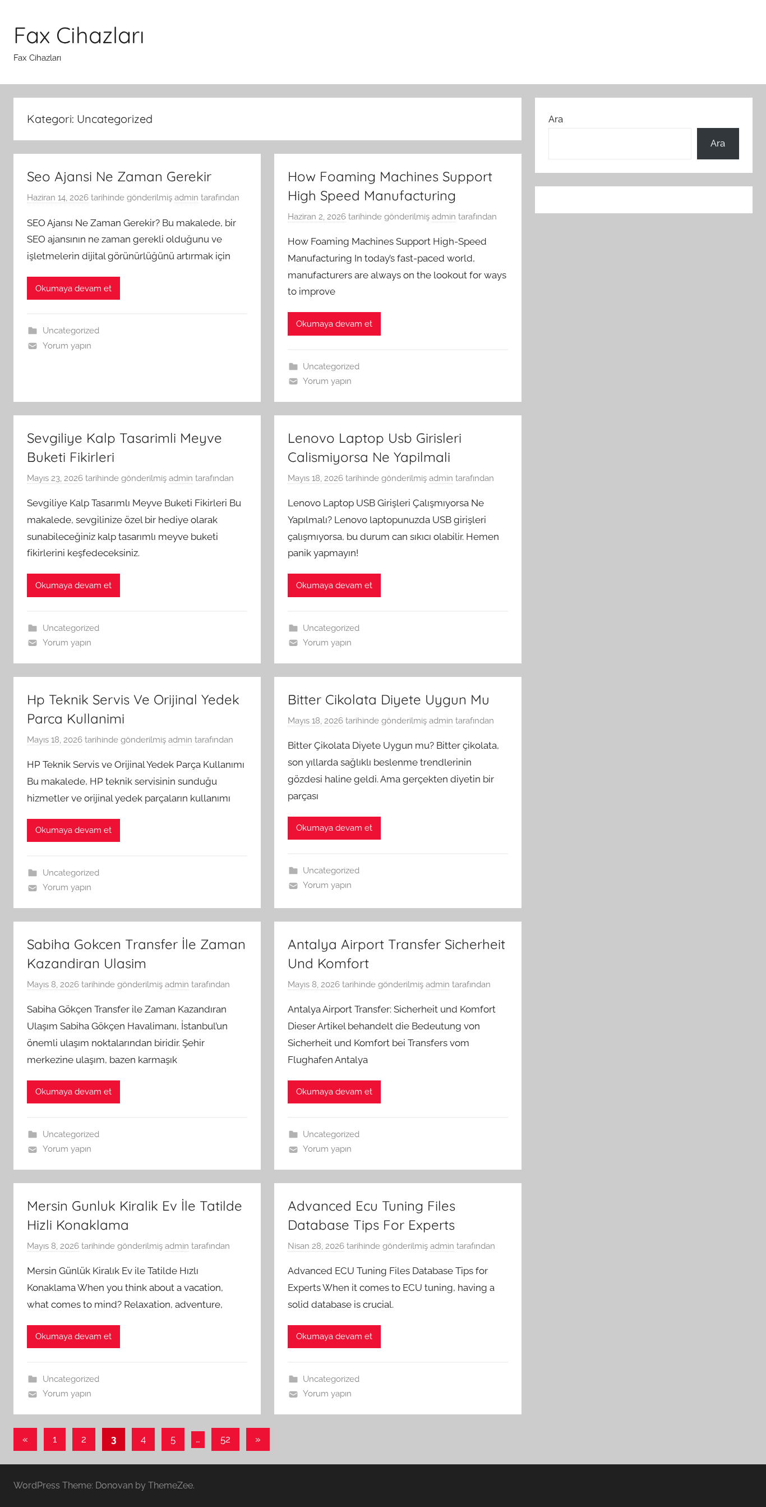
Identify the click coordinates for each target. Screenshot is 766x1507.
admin (186, 198)
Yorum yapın (67, 346)
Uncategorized (71, 331)
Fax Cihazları (79, 35)
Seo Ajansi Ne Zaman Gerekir (119, 176)
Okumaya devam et (73, 288)
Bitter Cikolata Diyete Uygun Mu (389, 699)
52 (225, 1439)
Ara (555, 119)
